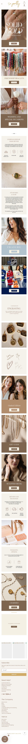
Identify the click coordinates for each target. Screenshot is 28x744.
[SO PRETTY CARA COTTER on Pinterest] (5, 694)
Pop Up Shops (5, 722)
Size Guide (4, 688)
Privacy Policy (5, 712)
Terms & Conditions (6, 713)
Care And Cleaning (6, 689)
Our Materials (5, 709)
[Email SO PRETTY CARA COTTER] (8, 694)
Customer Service (6, 682)
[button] (5, 739)
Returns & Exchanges (7, 684)
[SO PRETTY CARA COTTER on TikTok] (10, 694)
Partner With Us (5, 726)
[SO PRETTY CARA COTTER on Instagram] (7, 694)
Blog (3, 703)
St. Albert (4, 720)
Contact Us (4, 687)
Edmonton (4, 719)
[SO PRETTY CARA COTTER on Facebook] (2, 694)
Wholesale (4, 710)
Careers (3, 706)
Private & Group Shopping (8, 725)
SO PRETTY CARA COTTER (15, 733)
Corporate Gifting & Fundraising (9, 707)
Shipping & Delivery (6, 685)
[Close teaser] (8, 735)
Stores (3, 705)
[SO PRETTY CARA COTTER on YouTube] (3, 694)
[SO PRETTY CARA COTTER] (14, 4)
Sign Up (14, 674)
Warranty (4, 691)
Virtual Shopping (5, 723)
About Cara (4, 702)
